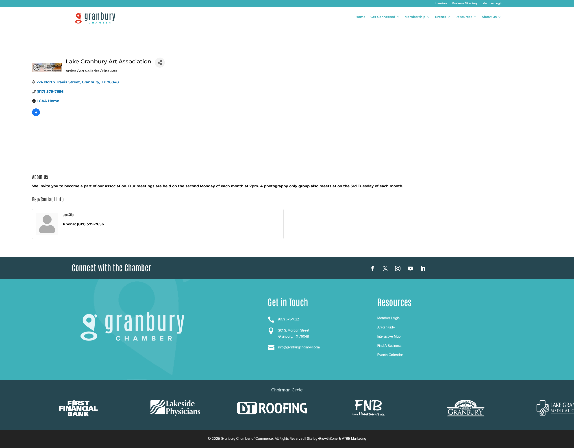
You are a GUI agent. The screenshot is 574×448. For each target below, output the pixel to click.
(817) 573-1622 (288, 319)
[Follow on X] (385, 268)
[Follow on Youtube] (410, 268)
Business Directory (465, 3)
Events (440, 17)
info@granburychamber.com (299, 347)
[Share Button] (160, 63)
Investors (441, 3)
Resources (463, 17)
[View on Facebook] (36, 115)
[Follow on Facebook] (372, 268)
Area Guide (386, 327)
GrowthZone (328, 438)
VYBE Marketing (354, 438)
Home (360, 17)
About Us (489, 17)
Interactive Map (389, 336)
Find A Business (389, 345)
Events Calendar (390, 355)
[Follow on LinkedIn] (422, 268)
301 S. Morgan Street (293, 330)
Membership (415, 17)
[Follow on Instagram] (397, 268)
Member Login (492, 3)
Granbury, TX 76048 (293, 336)
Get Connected (382, 17)
